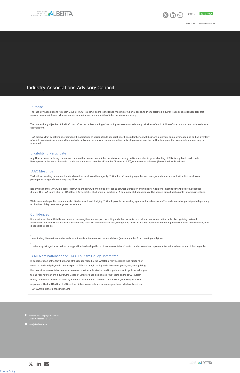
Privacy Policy (7, 371)
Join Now (206, 14)
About (188, 23)
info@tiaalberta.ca (38, 324)
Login (191, 14)
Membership (205, 23)
